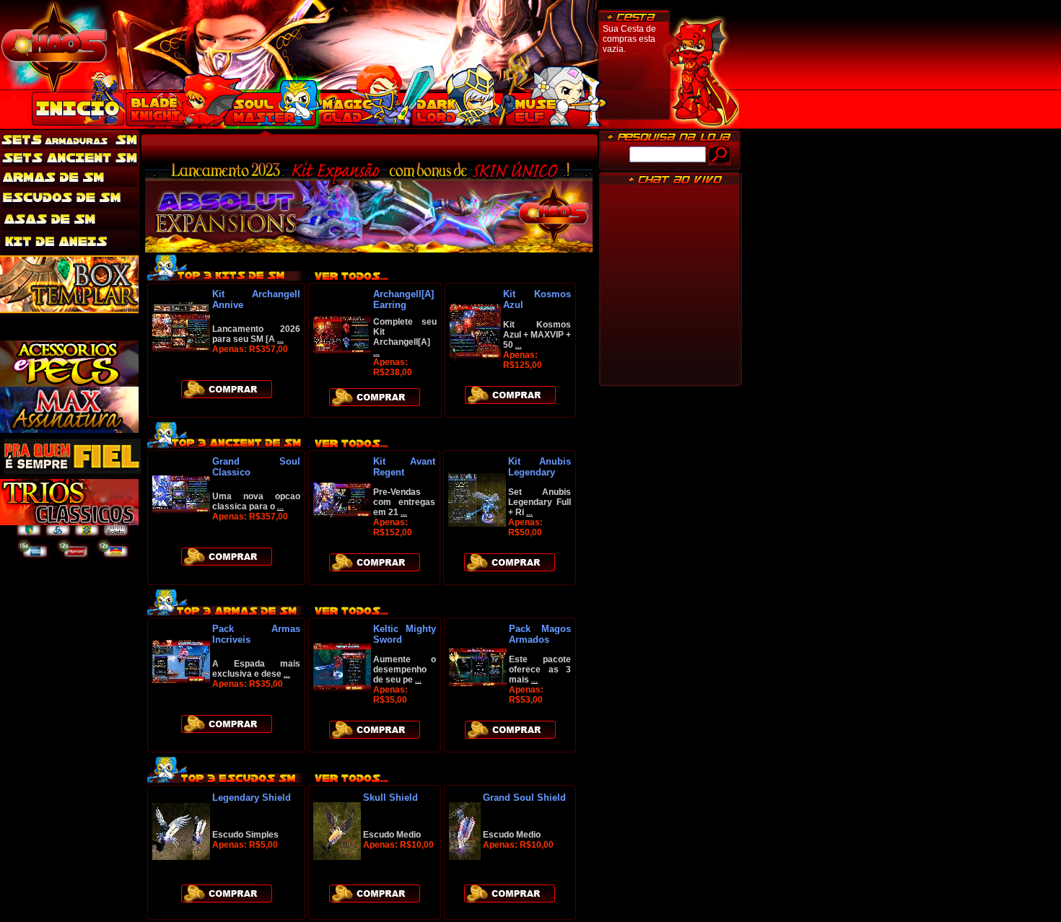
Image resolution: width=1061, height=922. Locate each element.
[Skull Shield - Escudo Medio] (337, 856)
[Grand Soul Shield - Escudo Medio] (465, 856)
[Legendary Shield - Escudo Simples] (181, 856)
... (280, 339)
